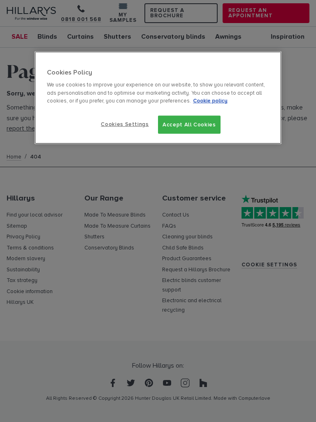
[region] (158, 97)
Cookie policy (210, 101)
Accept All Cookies (189, 124)
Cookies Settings (125, 124)
